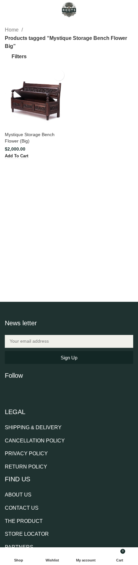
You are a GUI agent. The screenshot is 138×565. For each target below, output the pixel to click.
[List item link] (35, 427)
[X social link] (17, 392)
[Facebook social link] (9, 392)
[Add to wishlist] (58, 75)
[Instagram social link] (26, 392)
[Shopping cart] (130, 9)
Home (12, 29)
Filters (19, 56)
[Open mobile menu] (7, 9)
